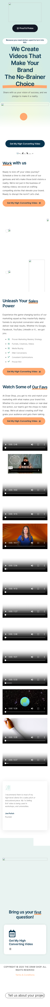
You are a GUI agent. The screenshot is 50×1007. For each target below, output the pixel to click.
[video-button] (23, 116)
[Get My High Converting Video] (10, 948)
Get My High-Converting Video (25, 143)
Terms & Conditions (25, 975)
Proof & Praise (26, 28)
